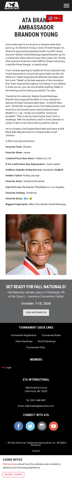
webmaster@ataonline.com (39, 406)
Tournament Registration (24, 335)
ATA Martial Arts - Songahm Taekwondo (12, 5)
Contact (36, 451)
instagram (42, 426)
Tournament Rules (51, 335)
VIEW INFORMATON (36, 312)
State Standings (24, 341)
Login (8, 367)
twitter (30, 426)
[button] (54, 18)
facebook (18, 426)
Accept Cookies (13, 474)
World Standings (47, 341)
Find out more (10, 464)
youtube (53, 426)
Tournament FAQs (35, 347)
